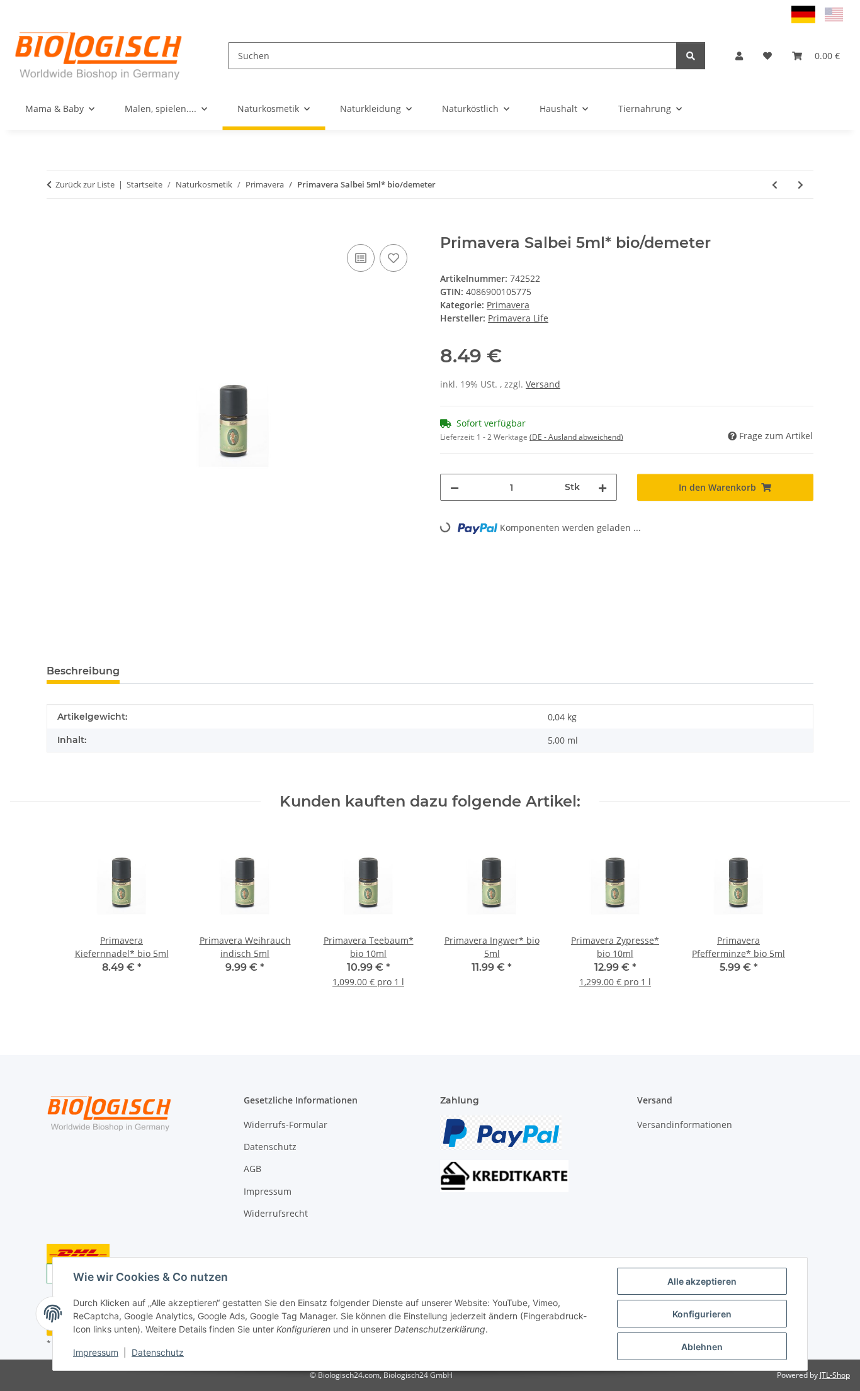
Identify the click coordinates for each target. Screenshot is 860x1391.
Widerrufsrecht (276, 1213)
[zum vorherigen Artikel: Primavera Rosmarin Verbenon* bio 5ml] (775, 184)
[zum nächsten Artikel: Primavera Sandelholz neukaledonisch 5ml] (800, 184)
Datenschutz (158, 1352)
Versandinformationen (684, 1125)
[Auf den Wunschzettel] (393, 258)
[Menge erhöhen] (602, 487)
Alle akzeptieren (702, 1281)
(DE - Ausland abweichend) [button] (576, 437)
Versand (543, 384)
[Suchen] (690, 55)
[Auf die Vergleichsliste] (361, 258)
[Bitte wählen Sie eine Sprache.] (804, 14)
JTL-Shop (835, 1375)
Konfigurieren (702, 1314)
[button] (739, 55)
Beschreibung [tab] (83, 671)
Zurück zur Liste (85, 184)
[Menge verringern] (454, 487)
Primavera (508, 305)
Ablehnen (702, 1346)
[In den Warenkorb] (57, 227)
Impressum (95, 1352)
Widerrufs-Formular (285, 1125)
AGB (252, 1169)
